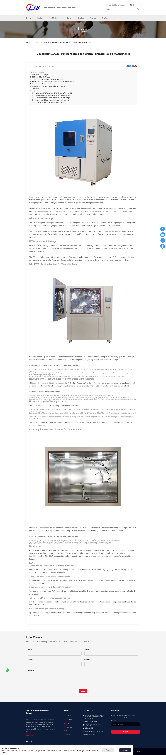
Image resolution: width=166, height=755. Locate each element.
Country (87, 660)
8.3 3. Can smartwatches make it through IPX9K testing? (51, 98)
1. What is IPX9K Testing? (39, 75)
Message (31, 670)
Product (40, 18)
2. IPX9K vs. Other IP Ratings (40, 77)
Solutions (69, 719)
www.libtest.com (90, 734)
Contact (105, 18)
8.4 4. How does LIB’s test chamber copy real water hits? (51, 100)
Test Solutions (54, 18)
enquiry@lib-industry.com (117, 5)
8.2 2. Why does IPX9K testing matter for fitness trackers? (51, 95)
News (69, 18)
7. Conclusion (34, 88)
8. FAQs (32, 91)
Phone (30, 660)
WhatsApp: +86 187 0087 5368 (94, 731)
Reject (108, 750)
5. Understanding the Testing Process (43, 84)
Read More (29, 735)
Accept (125, 750)
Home (28, 18)
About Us (80, 18)
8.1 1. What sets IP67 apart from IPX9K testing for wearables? (53, 93)
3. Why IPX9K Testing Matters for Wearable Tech (46, 79)
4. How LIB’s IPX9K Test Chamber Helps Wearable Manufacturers (52, 82)
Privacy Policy (135, 751)
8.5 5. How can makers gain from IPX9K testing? (48, 102)
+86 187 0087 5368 (91, 721)
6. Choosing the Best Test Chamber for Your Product (47, 86)
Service (93, 18)
